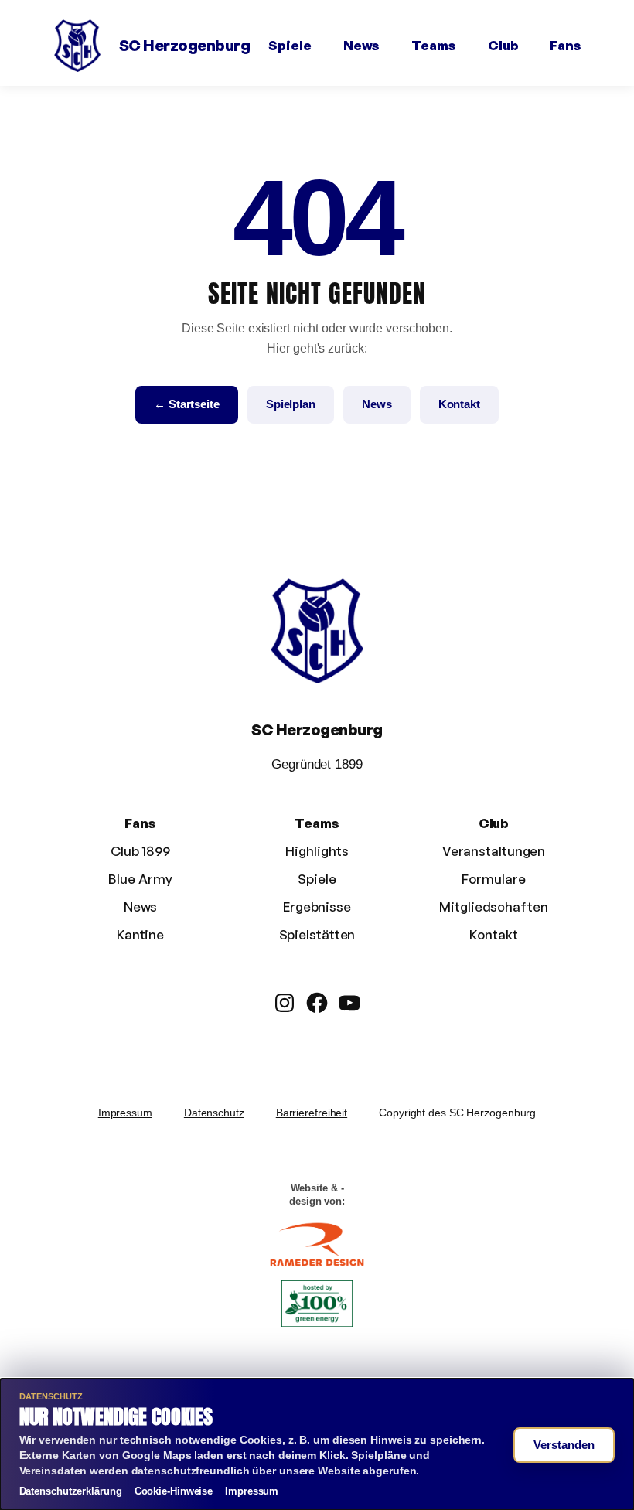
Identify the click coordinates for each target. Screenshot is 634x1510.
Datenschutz (214, 1112)
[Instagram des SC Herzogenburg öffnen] (284, 1002)
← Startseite (187, 404)
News (377, 404)
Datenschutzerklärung (70, 1491)
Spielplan (290, 404)
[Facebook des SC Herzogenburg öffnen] (317, 1002)
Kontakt (459, 404)
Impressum (125, 1112)
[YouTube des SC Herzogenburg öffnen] (349, 1002)
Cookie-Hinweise (174, 1491)
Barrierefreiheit (311, 1112)
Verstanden (564, 1444)
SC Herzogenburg (185, 45)
